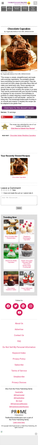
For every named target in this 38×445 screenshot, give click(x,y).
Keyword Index (19, 353)
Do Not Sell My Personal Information (19, 347)
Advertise (19, 329)
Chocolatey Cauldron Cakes (11, 289)
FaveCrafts (19, 392)
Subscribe (19, 365)
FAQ (19, 341)
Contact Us (19, 335)
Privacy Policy (19, 359)
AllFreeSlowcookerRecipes (19, 407)
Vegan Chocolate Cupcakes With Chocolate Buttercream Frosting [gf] (27, 264)
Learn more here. (19, 422)
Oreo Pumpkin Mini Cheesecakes (11, 237)
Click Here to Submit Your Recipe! (23, 128)
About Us (19, 323)
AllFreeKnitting (19, 398)
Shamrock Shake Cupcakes (11, 261)
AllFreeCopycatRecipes (19, 404)
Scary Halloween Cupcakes (26, 289)
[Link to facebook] (8, 306)
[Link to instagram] (31, 306)
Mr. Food (19, 401)
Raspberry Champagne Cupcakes (27, 238)
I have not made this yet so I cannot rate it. (18, 193)
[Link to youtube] (19, 313)
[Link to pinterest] (23, 306)
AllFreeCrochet (19, 395)
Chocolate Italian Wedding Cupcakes (23, 135)
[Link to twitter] (16, 306)
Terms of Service (19, 371)
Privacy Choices (19, 382)
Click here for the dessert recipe (19, 108)
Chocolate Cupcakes (19, 177)
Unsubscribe (19, 376)
